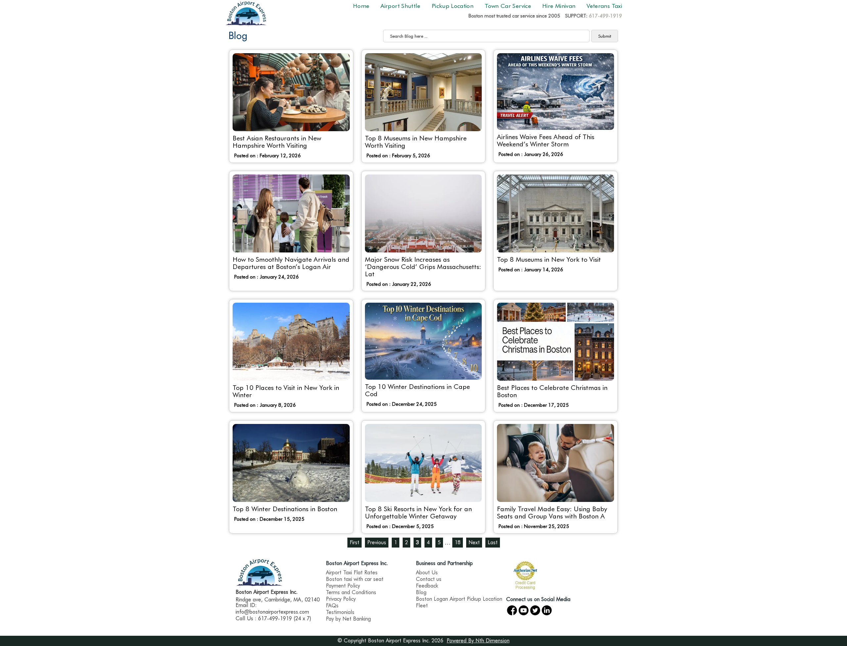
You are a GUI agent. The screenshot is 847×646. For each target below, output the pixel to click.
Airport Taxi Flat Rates (352, 572)
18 (458, 542)
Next (474, 542)
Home (361, 5)
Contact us (428, 579)
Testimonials (340, 612)
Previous (376, 542)
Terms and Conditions (351, 592)
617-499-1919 (605, 16)
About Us (427, 572)
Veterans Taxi (604, 5)
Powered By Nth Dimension (478, 640)
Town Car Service (508, 5)
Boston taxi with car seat (354, 579)
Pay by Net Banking (348, 619)
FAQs (332, 605)
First (354, 542)
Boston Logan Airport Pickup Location (459, 599)
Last (493, 542)
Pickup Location (452, 5)
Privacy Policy (341, 599)
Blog (421, 592)
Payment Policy (343, 586)
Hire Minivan (558, 5)
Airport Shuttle (400, 5)
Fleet (422, 605)
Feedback (427, 586)
